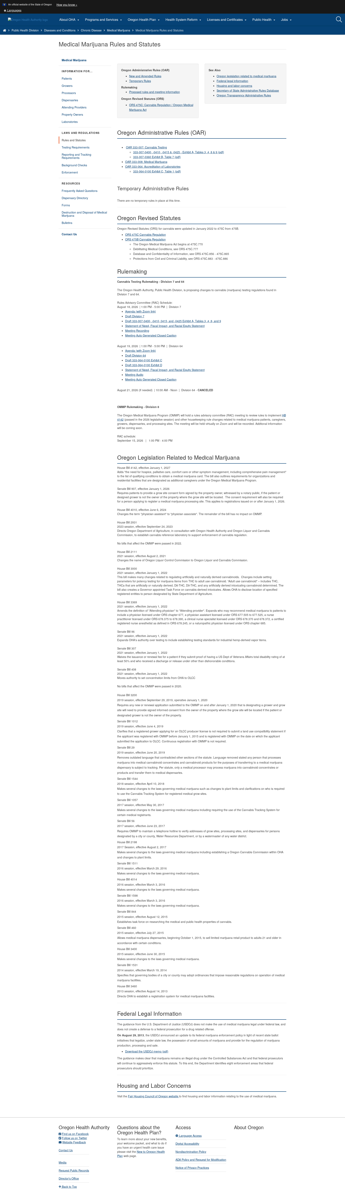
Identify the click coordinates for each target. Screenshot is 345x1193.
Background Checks (74, 165)
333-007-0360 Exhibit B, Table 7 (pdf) (157, 157)
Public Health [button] (264, 19)
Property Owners (72, 114)
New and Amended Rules (145, 76)
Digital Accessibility (187, 1144)
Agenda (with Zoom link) (140, 311)
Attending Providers (74, 107)
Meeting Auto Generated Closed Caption (150, 335)
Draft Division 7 (134, 316)
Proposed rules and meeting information (154, 92)
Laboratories (70, 122)
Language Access (190, 1136)
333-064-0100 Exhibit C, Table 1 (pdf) (157, 171)
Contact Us (69, 234)
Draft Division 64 (135, 355)
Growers (67, 86)
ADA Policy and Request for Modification (200, 1160)
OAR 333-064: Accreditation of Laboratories (152, 166)
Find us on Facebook (75, 1134)
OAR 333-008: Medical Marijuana (146, 162)
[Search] (339, 20)
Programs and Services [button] (104, 19)
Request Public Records (74, 1170)
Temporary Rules (140, 81)
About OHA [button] (69, 19)
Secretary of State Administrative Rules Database (248, 90)
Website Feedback (74, 1142)
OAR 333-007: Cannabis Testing (146, 147)
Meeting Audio (134, 375)
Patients (67, 78)
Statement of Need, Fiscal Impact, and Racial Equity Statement (165, 326)
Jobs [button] (287, 19)
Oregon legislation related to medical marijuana (246, 76)
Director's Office (69, 1178)
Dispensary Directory (75, 198)
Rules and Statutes (74, 140)
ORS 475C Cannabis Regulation (145, 235)
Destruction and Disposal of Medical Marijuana (84, 214)
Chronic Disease (91, 30)
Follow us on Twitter (74, 1138)
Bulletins (67, 223)
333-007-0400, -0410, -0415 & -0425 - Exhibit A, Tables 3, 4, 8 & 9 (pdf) (178, 152)
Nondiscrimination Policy (190, 1152)
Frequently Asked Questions (79, 191)
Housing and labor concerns (234, 86)
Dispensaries (70, 100)
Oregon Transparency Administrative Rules (244, 95)
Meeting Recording (137, 331)
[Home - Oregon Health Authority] (4, 30)
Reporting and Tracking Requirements (76, 156)
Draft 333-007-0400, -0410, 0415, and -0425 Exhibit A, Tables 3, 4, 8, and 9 (173, 321)
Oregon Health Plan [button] (144, 19)
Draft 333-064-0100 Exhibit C (143, 360)
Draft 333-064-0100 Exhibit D (143, 365)
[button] (12, 10)
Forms (66, 205)
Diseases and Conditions (59, 30)
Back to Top (69, 1187)
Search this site (51, 35)
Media (62, 1162)
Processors (69, 93)
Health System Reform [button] (184, 19)
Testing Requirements (75, 147)
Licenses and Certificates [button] (227, 19)
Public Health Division (25, 30)
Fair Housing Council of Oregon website (153, 1096)
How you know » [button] (67, 5)
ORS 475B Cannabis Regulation (145, 239)
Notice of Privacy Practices (192, 1168)
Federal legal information (232, 81)
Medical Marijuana (118, 30)
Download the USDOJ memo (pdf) (146, 1051)
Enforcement (70, 172)
